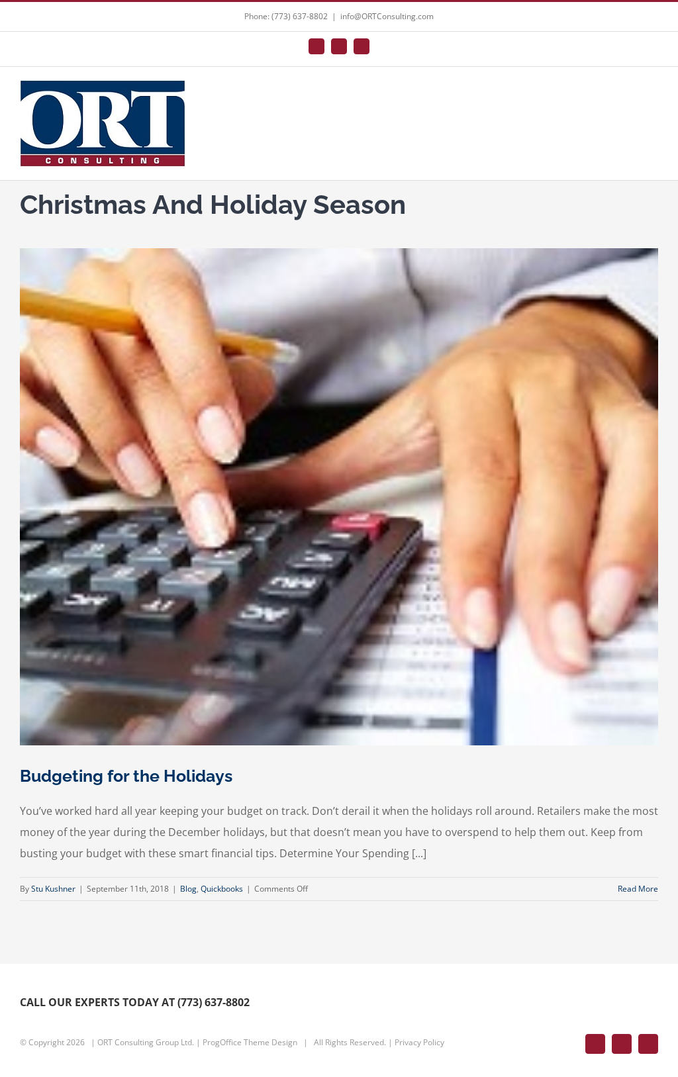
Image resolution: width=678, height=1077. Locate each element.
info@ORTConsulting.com (387, 16)
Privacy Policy (419, 1042)
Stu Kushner (53, 888)
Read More (638, 888)
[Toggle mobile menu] (653, 96)
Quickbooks (222, 888)
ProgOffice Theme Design (250, 1042)
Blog (188, 888)
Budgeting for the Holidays (126, 776)
